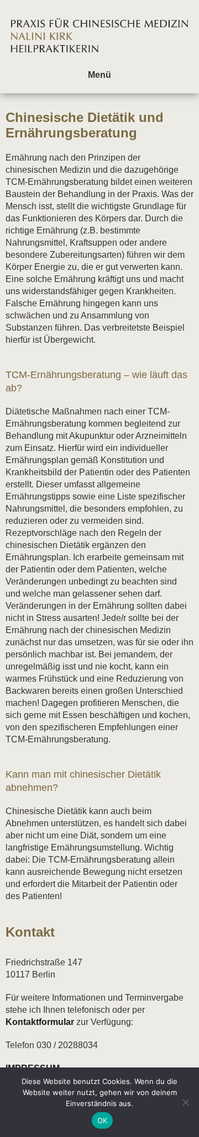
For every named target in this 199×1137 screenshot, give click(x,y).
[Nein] (185, 1102)
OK (102, 1120)
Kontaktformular (40, 1022)
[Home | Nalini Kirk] (99, 60)
